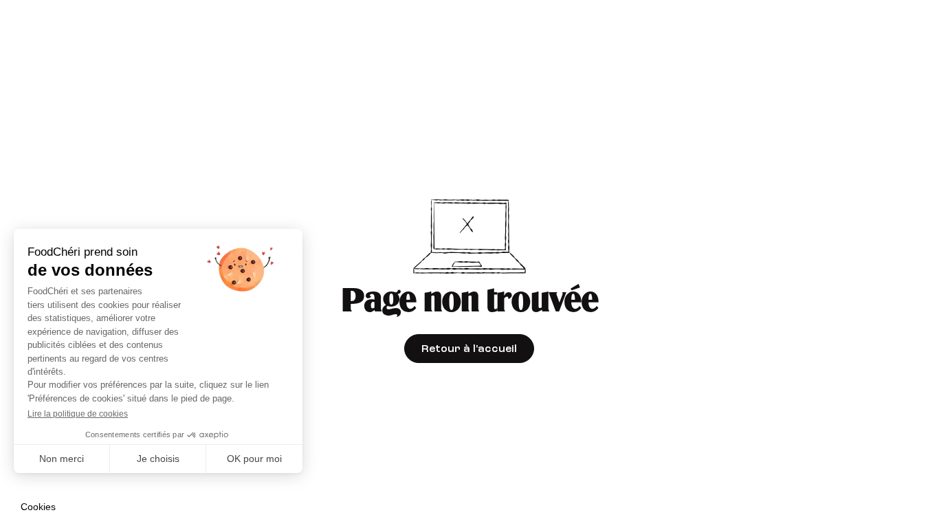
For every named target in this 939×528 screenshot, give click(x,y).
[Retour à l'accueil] (469, 348)
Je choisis (158, 458)
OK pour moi (254, 458)
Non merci (61, 458)
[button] (38, 507)
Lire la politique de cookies (77, 414)
